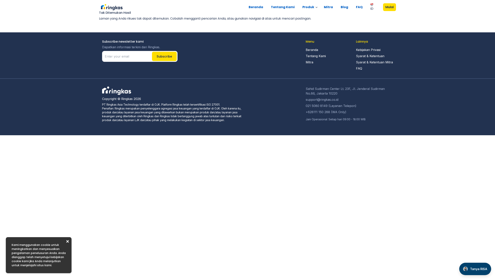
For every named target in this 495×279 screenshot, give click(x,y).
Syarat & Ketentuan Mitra (374, 62)
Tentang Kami (283, 7)
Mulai (389, 7)
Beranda (256, 7)
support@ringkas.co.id (322, 100)
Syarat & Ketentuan (370, 56)
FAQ (359, 7)
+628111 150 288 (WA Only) (326, 112)
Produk (308, 7)
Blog (344, 7)
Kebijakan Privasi (368, 50)
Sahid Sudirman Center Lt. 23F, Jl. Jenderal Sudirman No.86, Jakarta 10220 (345, 91)
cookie (45, 245)
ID (371, 8)
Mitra (328, 7)
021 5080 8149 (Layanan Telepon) (331, 106)
